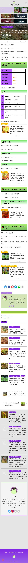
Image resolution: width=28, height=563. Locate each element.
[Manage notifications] (3, 560)
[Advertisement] (14, 530)
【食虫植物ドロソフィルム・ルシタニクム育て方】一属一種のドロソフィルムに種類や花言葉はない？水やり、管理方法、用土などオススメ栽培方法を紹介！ (17, 418)
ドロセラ (4, 317)
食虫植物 (8, 317)
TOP (6, 552)
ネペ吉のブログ (14, 5)
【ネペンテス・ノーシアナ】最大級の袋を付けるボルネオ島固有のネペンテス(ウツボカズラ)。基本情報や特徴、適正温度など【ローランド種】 (17, 432)
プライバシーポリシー (12, 552)
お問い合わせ (20, 552)
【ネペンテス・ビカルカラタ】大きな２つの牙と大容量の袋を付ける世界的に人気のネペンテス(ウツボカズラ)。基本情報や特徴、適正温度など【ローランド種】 (18, 462)
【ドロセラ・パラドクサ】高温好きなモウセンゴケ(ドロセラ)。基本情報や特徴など (17, 342)
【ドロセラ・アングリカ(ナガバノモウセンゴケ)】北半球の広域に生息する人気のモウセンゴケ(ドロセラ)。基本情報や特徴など (17, 355)
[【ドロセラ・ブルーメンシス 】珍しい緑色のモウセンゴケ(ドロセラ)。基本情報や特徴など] (15, 286)
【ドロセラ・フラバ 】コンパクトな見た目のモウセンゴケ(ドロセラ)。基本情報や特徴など (17, 331)
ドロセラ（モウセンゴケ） (7, 315)
